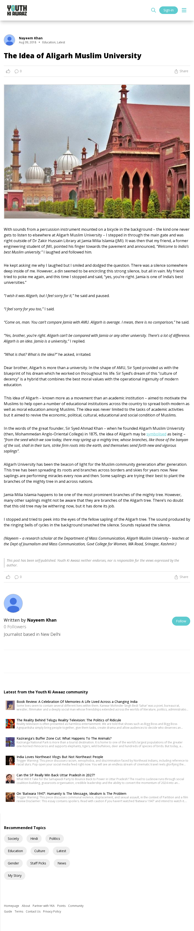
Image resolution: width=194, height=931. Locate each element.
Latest (61, 851)
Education (15, 851)
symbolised (156, 434)
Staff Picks (38, 863)
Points (61, 906)
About (26, 906)
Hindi (34, 838)
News (61, 863)
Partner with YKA (44, 906)
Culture (39, 851)
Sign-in (168, 10)
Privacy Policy (52, 911)
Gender (13, 863)
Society (13, 838)
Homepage (12, 906)
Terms (19, 911)
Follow (181, 621)
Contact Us (33, 911)
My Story (15, 875)
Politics (54, 838)
